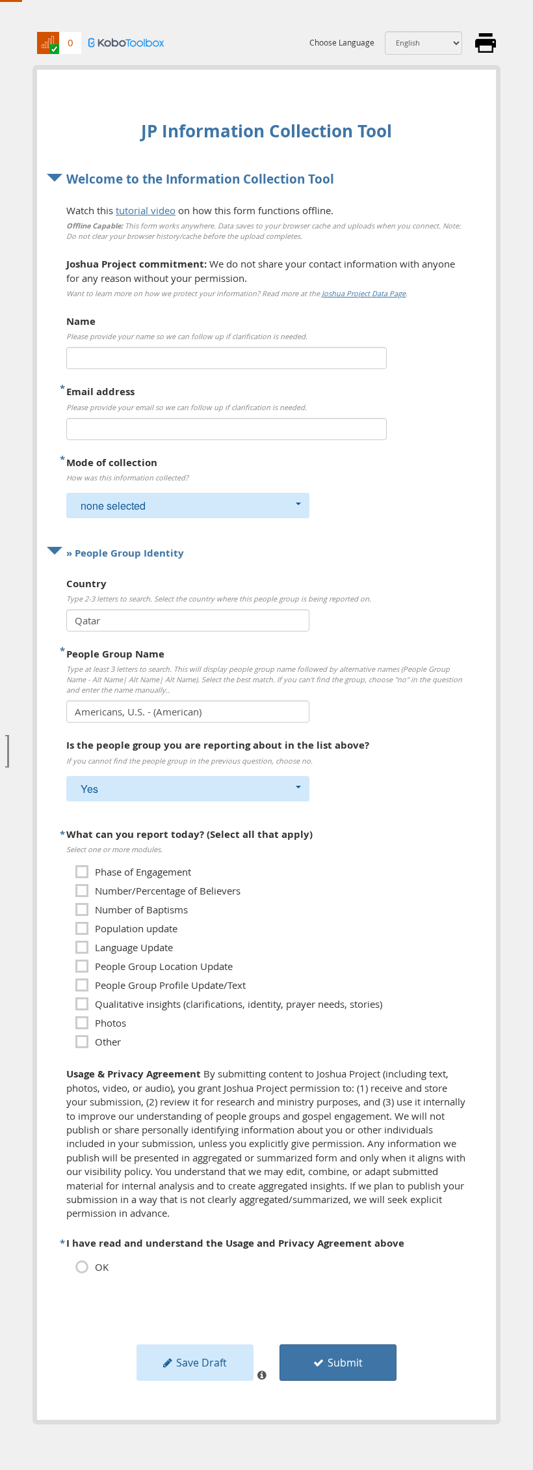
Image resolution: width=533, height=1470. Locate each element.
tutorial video (146, 210)
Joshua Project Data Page (364, 293)
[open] (7, 751)
